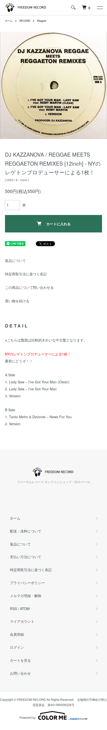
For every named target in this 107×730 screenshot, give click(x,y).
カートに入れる (58, 223)
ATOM (25, 608)
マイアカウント (22, 621)
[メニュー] (99, 7)
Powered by (27, 717)
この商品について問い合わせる (29, 287)
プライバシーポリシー (27, 582)
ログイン (17, 647)
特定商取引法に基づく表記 (26, 273)
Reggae (41, 20)
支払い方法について (25, 556)
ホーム (8, 20)
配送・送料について (25, 530)
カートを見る (20, 660)
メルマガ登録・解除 (25, 595)
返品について (15, 260)
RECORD (24, 20)
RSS (13, 608)
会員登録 (17, 634)
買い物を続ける (17, 300)
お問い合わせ (20, 673)
